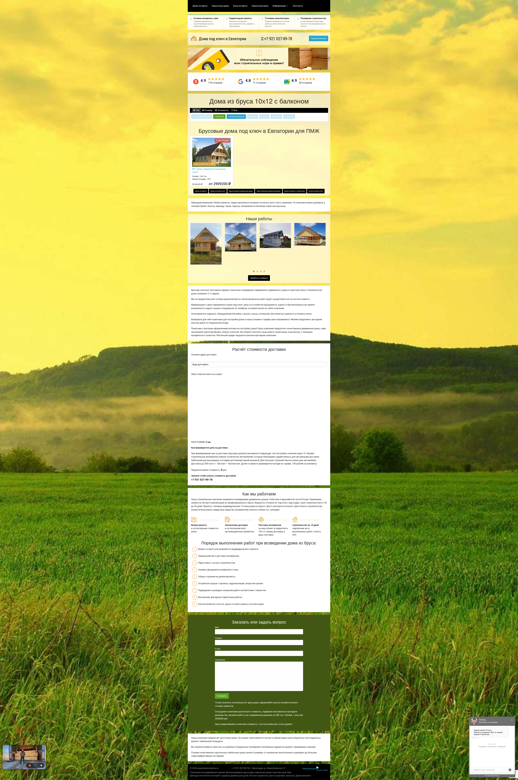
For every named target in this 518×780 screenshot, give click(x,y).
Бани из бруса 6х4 (316, 191)
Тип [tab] (197, 110)
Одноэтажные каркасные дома (268, 191)
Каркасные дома (220, 6)
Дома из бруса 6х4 (218, 191)
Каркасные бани (260, 6)
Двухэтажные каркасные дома (241, 191)
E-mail (217, 649)
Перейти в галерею (258, 278)
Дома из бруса (200, 6)
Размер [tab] (208, 110)
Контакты (298, 6)
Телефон (218, 638)
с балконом (219, 117)
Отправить (222, 696)
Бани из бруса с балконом (294, 191)
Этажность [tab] (223, 110)
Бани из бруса (240, 6)
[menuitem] (200, 5)
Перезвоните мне (318, 38)
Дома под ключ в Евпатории (222, 38)
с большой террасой (236, 117)
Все (235, 110)
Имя (217, 627)
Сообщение (220, 660)
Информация (279, 6)
